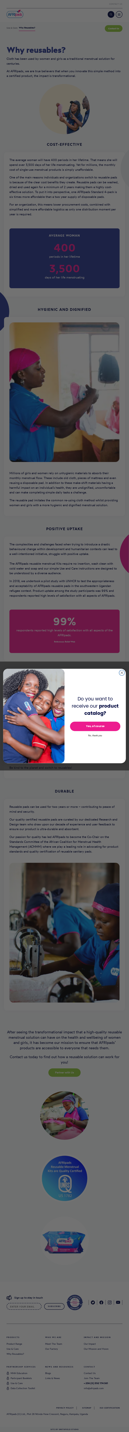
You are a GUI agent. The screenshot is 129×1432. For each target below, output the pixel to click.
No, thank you (95, 735)
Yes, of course (95, 726)
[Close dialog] (122, 673)
